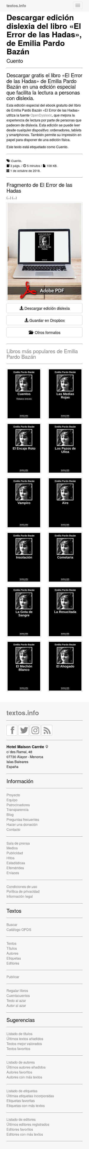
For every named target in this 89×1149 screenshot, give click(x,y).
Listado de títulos (19, 1033)
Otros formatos (46, 332)
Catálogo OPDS (18, 929)
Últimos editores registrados (27, 1124)
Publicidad (14, 852)
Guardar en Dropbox (46, 320)
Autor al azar (16, 1005)
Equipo (11, 799)
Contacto (13, 829)
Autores (12, 953)
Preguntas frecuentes (22, 819)
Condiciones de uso (21, 886)
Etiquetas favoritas (20, 1100)
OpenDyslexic (41, 115)
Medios (12, 847)
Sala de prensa (18, 843)
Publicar (12, 976)
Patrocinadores (18, 804)
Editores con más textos (24, 1134)
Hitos (10, 857)
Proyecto (13, 794)
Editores (12, 963)
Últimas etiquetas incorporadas (30, 1095)
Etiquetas (13, 958)
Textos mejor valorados (24, 1043)
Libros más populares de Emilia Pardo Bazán (42, 353)
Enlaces (12, 872)
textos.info (22, 712)
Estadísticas (15, 862)
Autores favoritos (19, 1072)
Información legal (19, 896)
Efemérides (15, 867)
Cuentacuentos (18, 995)
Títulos (11, 948)
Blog (10, 814)
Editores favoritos (19, 1129)
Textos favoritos (18, 1048)
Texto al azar (16, 1000)
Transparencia (17, 809)
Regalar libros (17, 990)
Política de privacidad (23, 891)
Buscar (11, 924)
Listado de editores (21, 1119)
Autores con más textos (24, 1077)
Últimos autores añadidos (26, 1067)
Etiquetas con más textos (25, 1105)
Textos (11, 943)
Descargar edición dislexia (46, 308)
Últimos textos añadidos (24, 1038)
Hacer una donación (22, 824)
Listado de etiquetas (21, 1090)
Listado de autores (20, 1062)
